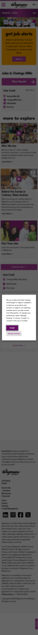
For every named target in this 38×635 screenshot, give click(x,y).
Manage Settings (14, 333)
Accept (12, 328)
